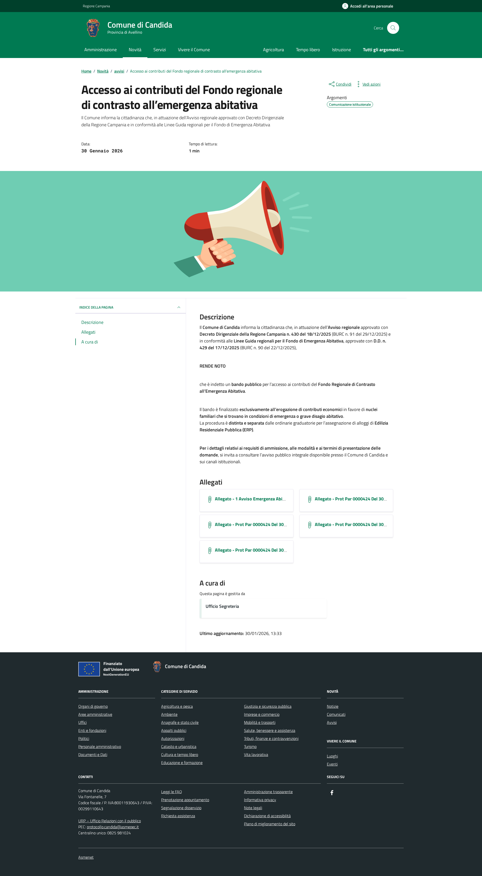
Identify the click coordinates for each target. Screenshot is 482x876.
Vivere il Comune (194, 49)
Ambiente (169, 714)
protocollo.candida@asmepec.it (113, 827)
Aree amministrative (95, 714)
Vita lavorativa (256, 754)
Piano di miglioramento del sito (269, 824)
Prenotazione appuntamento (185, 800)
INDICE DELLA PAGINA (96, 307)
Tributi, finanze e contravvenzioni (271, 738)
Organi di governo (93, 706)
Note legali (253, 808)
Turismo (250, 746)
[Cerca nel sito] (393, 28)
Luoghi (332, 756)
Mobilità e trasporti (259, 722)
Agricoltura (273, 49)
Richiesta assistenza (178, 816)
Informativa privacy (260, 800)
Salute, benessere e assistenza (269, 730)
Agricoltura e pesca (177, 706)
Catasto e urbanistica (178, 746)
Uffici (82, 722)
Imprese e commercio (261, 714)
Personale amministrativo (99, 746)
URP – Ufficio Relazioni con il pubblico (109, 821)
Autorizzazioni (172, 738)
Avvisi (332, 722)
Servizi (159, 49)
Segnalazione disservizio (181, 808)
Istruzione (341, 49)
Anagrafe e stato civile (180, 722)
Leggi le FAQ (171, 792)
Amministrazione (100, 49)
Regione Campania (96, 6)
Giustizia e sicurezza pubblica (267, 706)
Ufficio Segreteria (222, 606)
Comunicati (336, 714)
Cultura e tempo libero (179, 754)
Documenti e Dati (92, 754)
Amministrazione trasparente (268, 792)
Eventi (332, 764)
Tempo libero (308, 49)
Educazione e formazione (182, 763)
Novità (135, 49)
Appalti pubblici (173, 730)
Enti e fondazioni (92, 730)
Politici (83, 738)
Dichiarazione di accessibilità (267, 816)
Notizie (332, 706)
